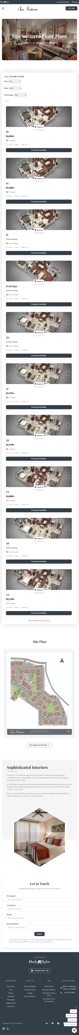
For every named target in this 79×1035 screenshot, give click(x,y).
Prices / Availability (70, 1024)
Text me (73, 1011)
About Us (30, 981)
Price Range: (8, 95)
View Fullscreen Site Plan (38, 745)
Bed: (6, 81)
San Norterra (10, 981)
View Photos (72, 1020)
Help (49, 981)
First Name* (11, 896)
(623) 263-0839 (69, 993)
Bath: (6, 88)
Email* (9, 915)
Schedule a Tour (71, 1015)
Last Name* (11, 905)
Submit (39, 934)
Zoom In (40, 127)
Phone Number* (13, 924)
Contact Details (68, 981)
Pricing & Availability (38, 150)
